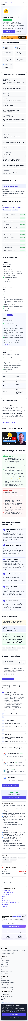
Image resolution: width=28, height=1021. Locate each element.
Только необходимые (14, 1017)
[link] (14, 37)
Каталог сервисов (5, 962)
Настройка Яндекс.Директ (7, 987)
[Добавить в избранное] (15, 17)
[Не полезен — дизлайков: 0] (23, 662)
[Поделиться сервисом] (18, 17)
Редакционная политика (6, 971)
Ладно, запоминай (14, 1014)
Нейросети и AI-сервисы (17, 2)
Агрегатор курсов (5, 964)
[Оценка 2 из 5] (7, 674)
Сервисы (8, 2)
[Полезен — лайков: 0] (19, 662)
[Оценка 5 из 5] (14, 674)
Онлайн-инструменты (6, 960)
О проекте (3, 969)
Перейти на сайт (8, 31)
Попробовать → (7, 281)
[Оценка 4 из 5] (11, 674)
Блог (2, 968)
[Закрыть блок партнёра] (25, 915)
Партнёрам (3, 978)
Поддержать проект (7, 1002)
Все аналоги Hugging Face (9, 785)
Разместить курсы (5, 984)
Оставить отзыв (9, 679)
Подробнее (14, 1011)
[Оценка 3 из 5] (9, 674)
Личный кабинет (4, 973)
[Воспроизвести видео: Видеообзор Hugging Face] (14, 438)
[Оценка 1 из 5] (4, 674)
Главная (3, 2)
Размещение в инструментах (7, 982)
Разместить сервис (5, 980)
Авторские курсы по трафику (7, 989)
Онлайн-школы (4, 966)
